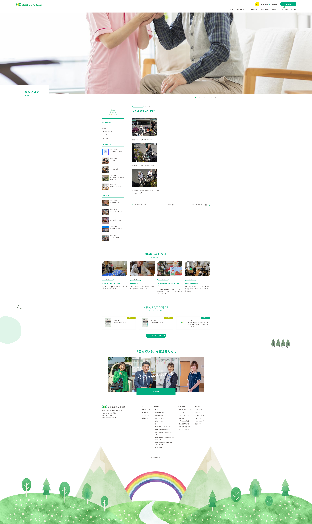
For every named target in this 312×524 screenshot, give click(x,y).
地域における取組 (184, 421)
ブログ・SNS (284, 10)
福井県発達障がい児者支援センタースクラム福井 (164, 438)
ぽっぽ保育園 (264, 4)
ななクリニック (107, 132)
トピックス (198, 418)
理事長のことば (146, 409)
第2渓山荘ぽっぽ (159, 412)
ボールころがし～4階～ (140, 205)
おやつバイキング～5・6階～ (200, 205)
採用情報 (288, 4)
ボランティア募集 (184, 430)
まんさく (157, 424)
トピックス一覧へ (156, 336)
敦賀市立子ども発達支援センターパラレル (164, 433)
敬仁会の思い (145, 412)
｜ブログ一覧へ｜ (171, 205)
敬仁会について (241, 10)
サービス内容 (265, 10)
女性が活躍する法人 (184, 415)
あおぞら (105, 138)
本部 (104, 128)
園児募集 (274, 4)
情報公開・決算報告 (184, 427)
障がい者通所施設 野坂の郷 (162, 430)
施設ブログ (198, 424)
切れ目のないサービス (185, 409)
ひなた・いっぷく (160, 421)
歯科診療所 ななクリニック (162, 427)
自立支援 (181, 412)
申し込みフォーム (200, 415)
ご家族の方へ (253, 10)
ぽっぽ (105, 135)
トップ (232, 10)
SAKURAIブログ (199, 421)
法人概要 (293, 10)
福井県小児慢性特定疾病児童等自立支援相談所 (163, 443)
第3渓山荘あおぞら (160, 415)
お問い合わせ (198, 409)
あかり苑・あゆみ (160, 418)
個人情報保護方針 (184, 424)
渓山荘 (157, 409)
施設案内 (274, 10)
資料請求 (197, 412)
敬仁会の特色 (181, 406)
